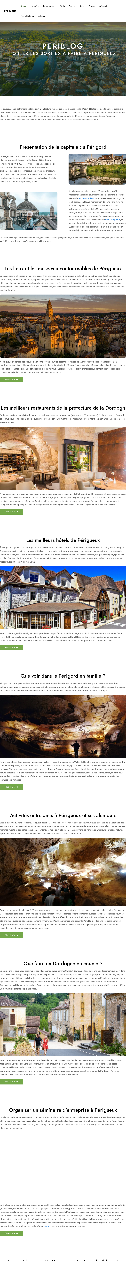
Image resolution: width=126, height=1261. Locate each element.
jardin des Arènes (87, 198)
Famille (72, 6)
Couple (92, 6)
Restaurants (48, 6)
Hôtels (62, 6)
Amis (82, 6)
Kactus (47, 1226)
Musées (35, 6)
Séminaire (104, 6)
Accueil (24, 6)
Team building (27, 16)
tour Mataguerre (112, 219)
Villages (41, 16)
